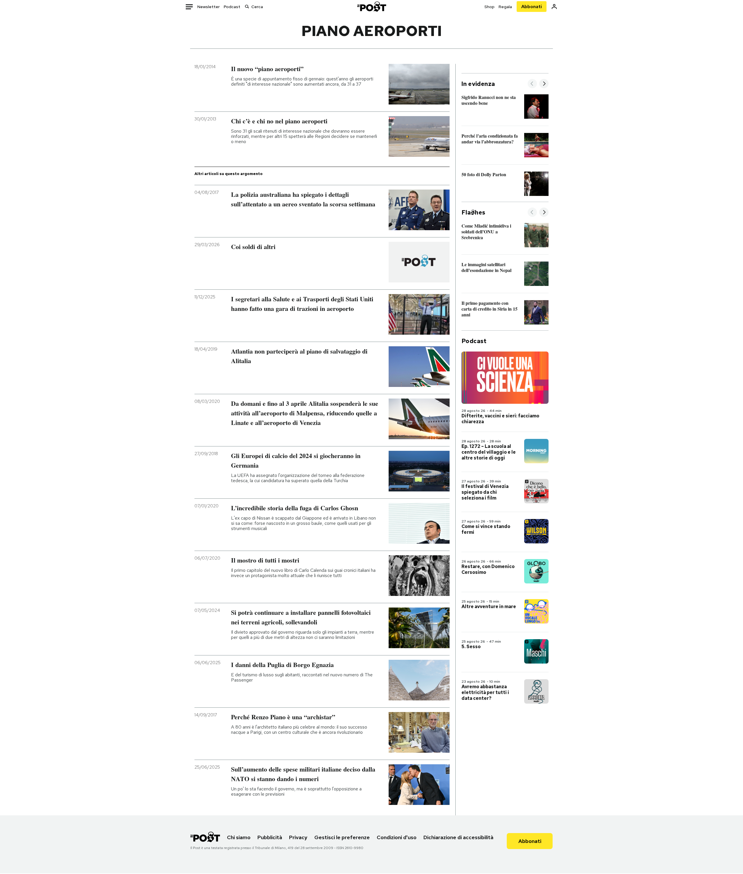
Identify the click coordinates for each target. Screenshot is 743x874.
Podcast (232, 6)
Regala (505, 6)
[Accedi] (554, 6)
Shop (489, 6)
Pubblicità (269, 837)
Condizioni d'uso (396, 837)
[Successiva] (544, 84)
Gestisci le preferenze (342, 837)
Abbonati (531, 6)
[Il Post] (371, 6)
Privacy (298, 837)
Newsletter (208, 6)
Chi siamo (238, 837)
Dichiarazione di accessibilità (458, 837)
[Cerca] (247, 6)
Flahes (473, 212)
